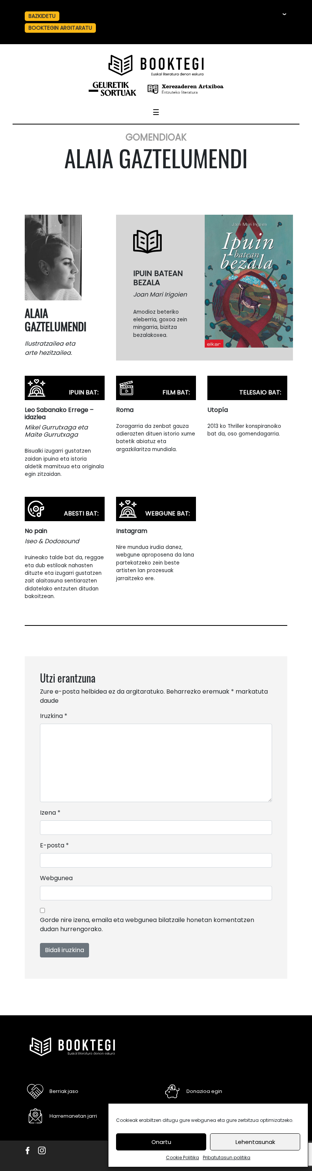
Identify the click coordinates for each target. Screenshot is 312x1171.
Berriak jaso (63, 1091)
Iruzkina (53, 716)
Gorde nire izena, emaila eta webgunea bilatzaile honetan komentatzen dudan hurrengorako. (147, 924)
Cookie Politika (182, 1157)
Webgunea (56, 878)
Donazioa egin (204, 1091)
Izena (50, 812)
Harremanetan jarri (73, 1116)
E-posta (54, 845)
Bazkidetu (42, 16)
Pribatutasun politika (226, 1157)
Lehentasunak (255, 1142)
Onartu (161, 1142)
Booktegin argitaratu (60, 28)
